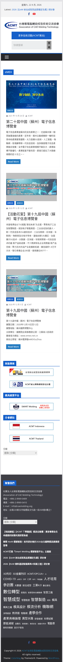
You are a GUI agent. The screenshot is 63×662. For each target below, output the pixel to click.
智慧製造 (38, 599)
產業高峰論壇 (12, 618)
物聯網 (24, 613)
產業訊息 (10, 111)
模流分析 (34, 606)
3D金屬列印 (19, 573)
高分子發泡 (19, 627)
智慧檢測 (26, 600)
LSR (29, 579)
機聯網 (47, 606)
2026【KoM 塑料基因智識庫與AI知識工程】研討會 (26, 563)
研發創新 (39, 618)
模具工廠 (7, 607)
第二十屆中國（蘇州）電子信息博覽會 (30, 124)
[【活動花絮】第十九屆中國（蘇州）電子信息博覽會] (31, 187)
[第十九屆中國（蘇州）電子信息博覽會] (31, 283)
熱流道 (16, 613)
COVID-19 (9, 579)
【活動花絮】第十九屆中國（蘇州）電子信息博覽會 (30, 216)
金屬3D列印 (42, 624)
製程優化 (25, 624)
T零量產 (39, 579)
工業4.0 (37, 585)
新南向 (24, 592)
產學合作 (35, 612)
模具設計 (19, 607)
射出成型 (27, 585)
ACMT (30, 116)
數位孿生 (47, 585)
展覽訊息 (10, 203)
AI (45, 574)
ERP (24, 579)
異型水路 (27, 618)
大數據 (18, 585)
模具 (54, 600)
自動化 (18, 623)
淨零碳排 (7, 613)
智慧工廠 (48, 592)
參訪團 (8, 584)
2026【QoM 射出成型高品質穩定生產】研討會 (33, 9)
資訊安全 (33, 624)
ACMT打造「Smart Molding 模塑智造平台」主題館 (27, 551)
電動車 (51, 623)
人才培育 (50, 579)
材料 (49, 600)
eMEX (19, 579)
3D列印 (7, 573)
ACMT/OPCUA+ (35, 573)
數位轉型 (11, 591)
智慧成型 (11, 599)
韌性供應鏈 (8, 627)
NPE (33, 579)
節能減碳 (8, 623)
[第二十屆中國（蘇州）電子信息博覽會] (31, 94)
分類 (5, 448)
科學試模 (48, 618)
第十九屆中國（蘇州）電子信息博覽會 (30, 312)
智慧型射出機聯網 (35, 592)
